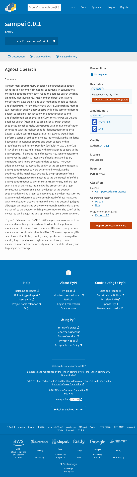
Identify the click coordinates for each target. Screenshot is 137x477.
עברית (60, 430)
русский (131, 427)
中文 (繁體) (119, 427)
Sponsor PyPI (110, 304)
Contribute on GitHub (109, 295)
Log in (111, 7)
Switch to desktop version (68, 409)
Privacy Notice (67, 341)
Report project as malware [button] (111, 225)
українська (71, 427)
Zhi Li (102, 146)
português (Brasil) (55, 427)
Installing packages (25, 291)
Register (124, 7)
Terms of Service (67, 327)
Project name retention (25, 304)
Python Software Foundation (67, 384)
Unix (97, 205)
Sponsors (97, 7)
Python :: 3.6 (102, 215)
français (31, 427)
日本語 (41, 427)
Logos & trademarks (68, 304)
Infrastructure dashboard (67, 295)
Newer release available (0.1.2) (111, 99)
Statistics (68, 299)
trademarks (99, 381)
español (21, 427)
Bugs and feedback (110, 291)
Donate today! (68, 375)
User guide (25, 299)
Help (72, 7)
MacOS (99, 201)
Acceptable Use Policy (67, 345)
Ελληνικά (83, 427)
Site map (68, 393)
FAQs (27, 308)
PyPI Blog (67, 291)
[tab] (16, 56)
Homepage (100, 74)
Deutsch (93, 427)
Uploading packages (25, 295)
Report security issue (68, 332)
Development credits (108, 308)
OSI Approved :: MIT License (110, 191)
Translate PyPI (109, 299)
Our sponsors (68, 308)
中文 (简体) (105, 427)
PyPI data (97, 88)
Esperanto (70, 430)
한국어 (81, 430)
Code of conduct (67, 336)
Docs (83, 7)
